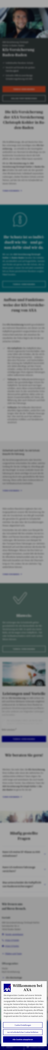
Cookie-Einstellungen (23, 1025)
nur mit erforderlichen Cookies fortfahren (22, 1032)
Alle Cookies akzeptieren (23, 1039)
